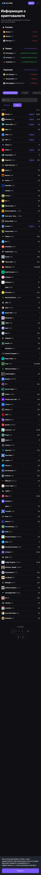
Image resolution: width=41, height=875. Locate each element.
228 (28, 631)
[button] (32, 114)
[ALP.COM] (7, 3)
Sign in (31, 3)
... (25, 631)
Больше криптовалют (30, 48)
